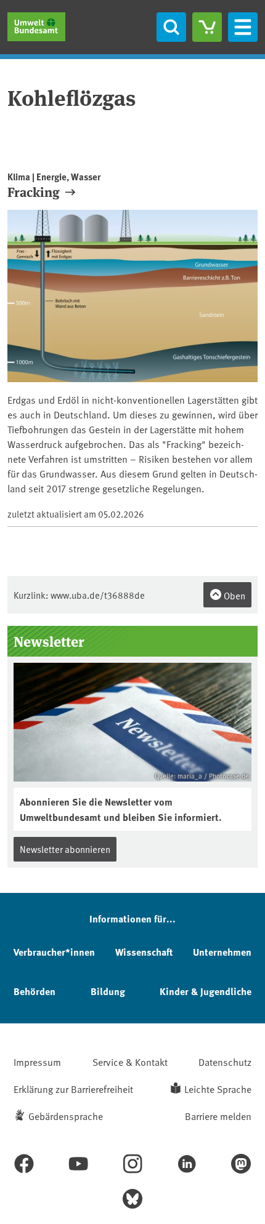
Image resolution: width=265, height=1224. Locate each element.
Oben (233, 595)
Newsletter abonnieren (65, 848)
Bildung (108, 991)
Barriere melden (218, 1115)
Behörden (34, 991)
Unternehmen (222, 952)
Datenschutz (224, 1061)
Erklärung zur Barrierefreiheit (73, 1088)
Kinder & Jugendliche (205, 991)
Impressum (37, 1061)
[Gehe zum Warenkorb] (207, 27)
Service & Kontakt (130, 1061)
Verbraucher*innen (54, 952)
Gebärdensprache (65, 1115)
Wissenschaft (144, 952)
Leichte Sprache (217, 1088)
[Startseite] (36, 26)
